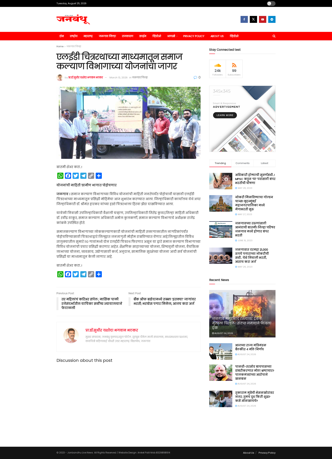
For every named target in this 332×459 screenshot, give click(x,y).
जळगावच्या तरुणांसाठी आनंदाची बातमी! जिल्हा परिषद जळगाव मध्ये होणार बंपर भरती (255, 229)
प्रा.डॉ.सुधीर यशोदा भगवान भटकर (85, 77)
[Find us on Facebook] (244, 19)
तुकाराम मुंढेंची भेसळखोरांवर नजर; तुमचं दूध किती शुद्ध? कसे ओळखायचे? (254, 397)
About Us (217, 36)
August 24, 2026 (223, 333)
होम (62, 36)
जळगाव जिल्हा (107, 36)
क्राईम (142, 36)
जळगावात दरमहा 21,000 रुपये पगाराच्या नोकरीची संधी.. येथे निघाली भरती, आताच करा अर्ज (252, 256)
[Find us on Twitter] (253, 19)
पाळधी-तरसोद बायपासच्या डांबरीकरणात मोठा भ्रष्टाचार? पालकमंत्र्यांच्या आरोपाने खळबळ (254, 373)
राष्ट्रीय (73, 36)
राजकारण (127, 36)
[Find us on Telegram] (272, 19)
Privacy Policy (193, 36)
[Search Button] (274, 36)
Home (59, 46)
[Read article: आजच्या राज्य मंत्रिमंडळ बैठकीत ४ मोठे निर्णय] (220, 351)
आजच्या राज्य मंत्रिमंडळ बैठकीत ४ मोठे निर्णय (250, 347)
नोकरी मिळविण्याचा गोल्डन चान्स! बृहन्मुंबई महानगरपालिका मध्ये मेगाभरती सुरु (254, 203)
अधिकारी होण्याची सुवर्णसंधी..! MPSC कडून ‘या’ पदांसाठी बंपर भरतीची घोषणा (255, 179)
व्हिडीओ (156, 36)
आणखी (171, 36)
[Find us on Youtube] (262, 19)
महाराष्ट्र (88, 36)
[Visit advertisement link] (242, 119)
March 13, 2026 (119, 77)
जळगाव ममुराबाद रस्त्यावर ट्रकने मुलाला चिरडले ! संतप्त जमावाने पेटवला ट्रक (241, 323)
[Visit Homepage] (73, 19)
